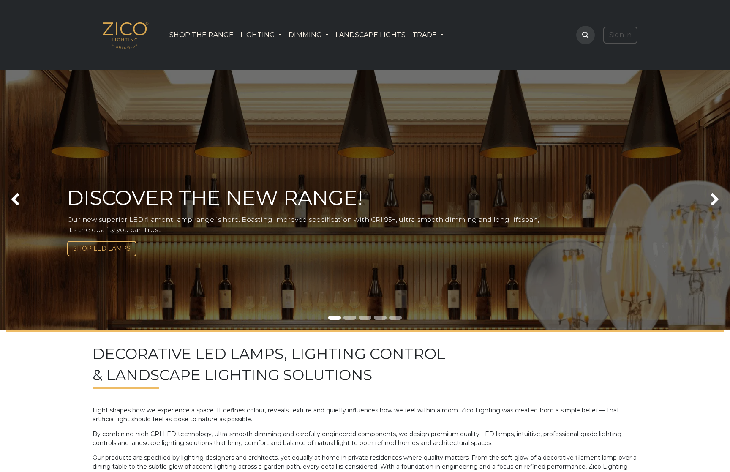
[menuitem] (201, 35)
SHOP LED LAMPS (102, 248)
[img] (29, 200)
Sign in (620, 35)
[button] (585, 35)
